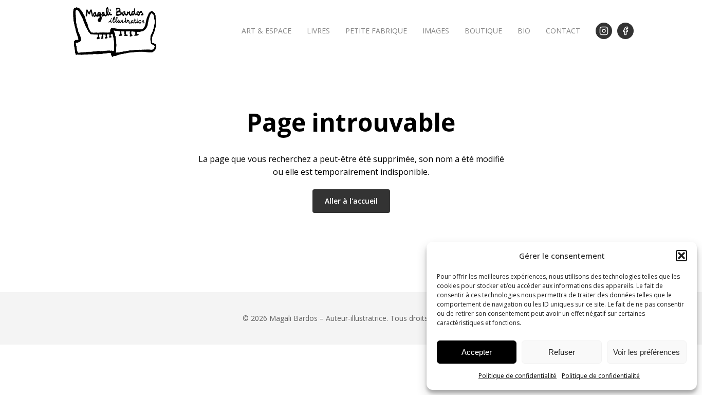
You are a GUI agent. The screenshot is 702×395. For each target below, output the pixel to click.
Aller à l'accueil (351, 201)
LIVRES (318, 30)
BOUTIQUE (483, 30)
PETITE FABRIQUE (376, 30)
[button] (681, 255)
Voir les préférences (646, 352)
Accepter (476, 352)
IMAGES (435, 30)
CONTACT (563, 30)
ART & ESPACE (266, 30)
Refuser (561, 352)
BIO (524, 30)
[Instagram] (604, 31)
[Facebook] (625, 31)
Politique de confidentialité (517, 375)
